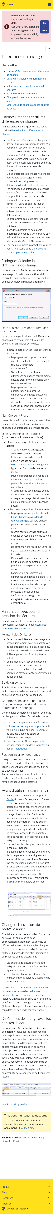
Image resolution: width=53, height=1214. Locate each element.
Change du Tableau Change (29, 464)
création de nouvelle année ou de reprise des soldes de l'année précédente (25, 991)
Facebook (37, 1137)
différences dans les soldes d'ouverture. (28, 185)
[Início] (11, 4)
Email (16, 1141)
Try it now (29, 1128)
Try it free (44, 26)
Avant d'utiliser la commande (22, 93)
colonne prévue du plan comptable (25, 726)
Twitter (26, 1137)
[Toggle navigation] (48, 4)
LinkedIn (6, 1141)
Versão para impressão (14, 1104)
